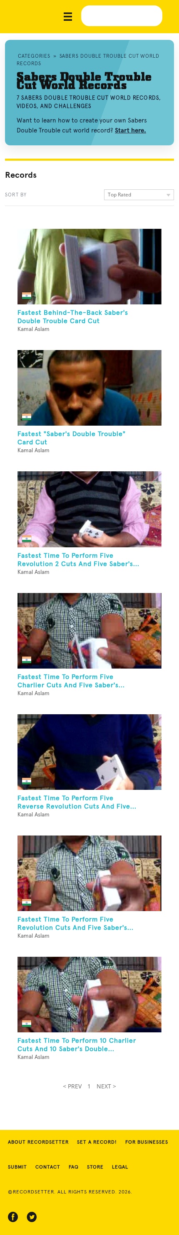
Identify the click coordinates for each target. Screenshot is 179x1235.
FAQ (74, 1167)
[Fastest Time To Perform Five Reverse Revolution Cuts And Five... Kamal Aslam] (89, 752)
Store (95, 1167)
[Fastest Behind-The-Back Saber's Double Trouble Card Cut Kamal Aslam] (89, 267)
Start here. (130, 130)
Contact (47, 1167)
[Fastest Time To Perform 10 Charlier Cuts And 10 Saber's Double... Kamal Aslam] (89, 995)
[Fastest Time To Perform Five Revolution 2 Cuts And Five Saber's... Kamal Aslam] (89, 509)
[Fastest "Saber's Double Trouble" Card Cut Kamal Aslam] (89, 388)
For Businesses (146, 1142)
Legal (120, 1167)
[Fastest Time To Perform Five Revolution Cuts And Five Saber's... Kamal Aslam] (89, 873)
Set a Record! (97, 1142)
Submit (17, 1167)
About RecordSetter (38, 1142)
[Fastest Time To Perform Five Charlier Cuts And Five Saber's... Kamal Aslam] (89, 631)
